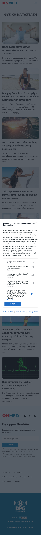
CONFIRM (12, 304)
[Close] (37, 223)
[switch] (32, 267)
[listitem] (20, 262)
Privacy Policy (33, 312)
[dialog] (20, 267)
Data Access (20, 312)
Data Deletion (8, 312)
